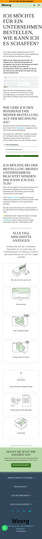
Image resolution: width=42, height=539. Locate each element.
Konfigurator (21, 128)
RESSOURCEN (20, 487)
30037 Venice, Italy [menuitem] (13, 526)
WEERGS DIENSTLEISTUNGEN (20, 478)
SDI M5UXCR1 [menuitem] (20, 529)
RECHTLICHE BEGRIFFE (20, 504)
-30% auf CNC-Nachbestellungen (21, 1)
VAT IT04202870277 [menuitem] (27, 526)
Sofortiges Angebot (21, 465)
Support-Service (13, 197)
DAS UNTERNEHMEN (20, 495)
